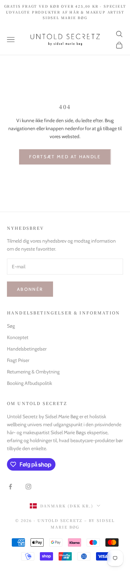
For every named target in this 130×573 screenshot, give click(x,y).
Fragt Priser (18, 360)
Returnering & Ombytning (33, 372)
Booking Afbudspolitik (29, 383)
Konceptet (17, 337)
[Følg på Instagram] (28, 486)
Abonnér (30, 289)
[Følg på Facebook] (10, 486)
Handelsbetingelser (26, 349)
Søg (11, 326)
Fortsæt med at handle (65, 156)
